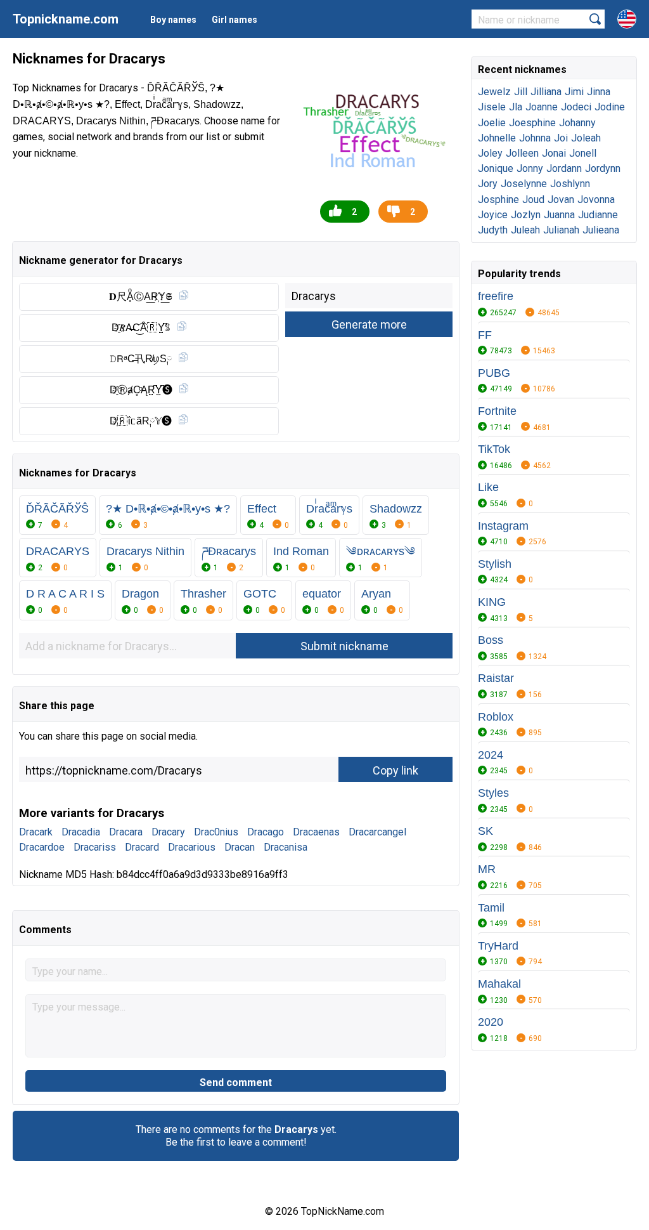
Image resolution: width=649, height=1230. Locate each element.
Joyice (493, 215)
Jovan (561, 199)
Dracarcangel (377, 832)
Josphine (498, 199)
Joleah (586, 138)
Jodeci (576, 107)
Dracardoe (42, 847)
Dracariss (95, 847)
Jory (488, 184)
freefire (495, 296)
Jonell (582, 153)
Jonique (495, 168)
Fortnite (497, 411)
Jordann (564, 168)
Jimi (574, 92)
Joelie (492, 123)
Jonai (554, 153)
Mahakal (499, 984)
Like (488, 487)
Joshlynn (570, 184)
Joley (490, 153)
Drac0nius (216, 832)
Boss (490, 640)
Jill (520, 92)
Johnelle (497, 138)
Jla (515, 107)
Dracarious (191, 847)
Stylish (494, 564)
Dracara (126, 832)
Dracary (168, 832)
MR (487, 869)
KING (492, 602)
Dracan (239, 847)
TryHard (498, 945)
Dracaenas (316, 832)
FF (485, 335)
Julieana (600, 230)
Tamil (491, 907)
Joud (533, 199)
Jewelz (494, 92)
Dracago (265, 832)
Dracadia (80, 832)
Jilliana (546, 92)
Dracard (142, 847)
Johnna (535, 138)
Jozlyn (526, 215)
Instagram (503, 526)
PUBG (494, 373)
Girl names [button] (234, 20)
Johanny (577, 123)
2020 (490, 1022)
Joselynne (524, 184)
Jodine (609, 107)
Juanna (559, 215)
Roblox (495, 716)
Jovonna (596, 199)
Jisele (492, 107)
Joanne (541, 107)
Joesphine (532, 123)
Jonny (530, 168)
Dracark (36, 832)
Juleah (525, 230)
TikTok (494, 449)
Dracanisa (285, 847)
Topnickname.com (66, 19)
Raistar (496, 678)
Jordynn (602, 168)
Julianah (561, 230)
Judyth (493, 230)
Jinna (598, 92)
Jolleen (522, 153)
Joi (561, 138)
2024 (490, 755)
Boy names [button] (173, 20)
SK (485, 831)
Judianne (598, 215)
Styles (493, 793)
